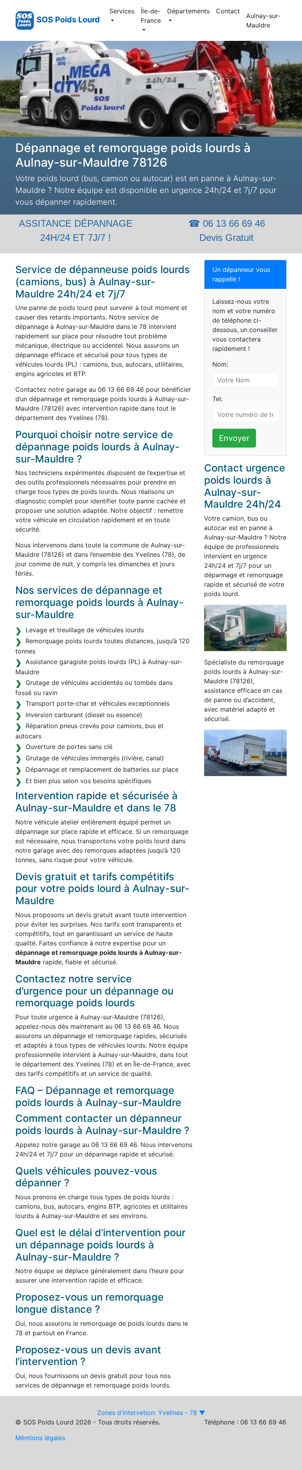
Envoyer (234, 438)
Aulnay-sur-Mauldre (263, 20)
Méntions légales (40, 1438)
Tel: (217, 399)
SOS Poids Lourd (68, 19)
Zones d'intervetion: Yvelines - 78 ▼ (151, 1413)
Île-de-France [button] (151, 15)
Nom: (220, 364)
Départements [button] (188, 11)
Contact (228, 11)
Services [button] (121, 11)
